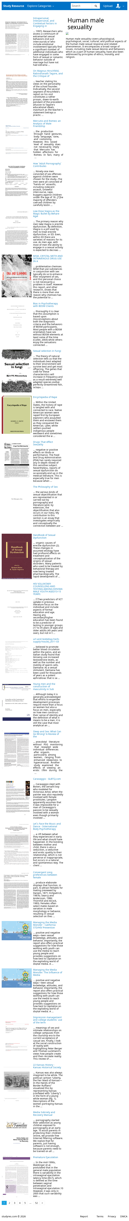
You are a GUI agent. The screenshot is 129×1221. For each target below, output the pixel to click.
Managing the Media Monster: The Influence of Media (47, 972)
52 (36, 1202)
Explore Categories (39, 6)
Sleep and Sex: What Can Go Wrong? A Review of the (47, 734)
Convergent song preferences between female (45, 875)
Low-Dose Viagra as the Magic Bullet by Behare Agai (46, 213)
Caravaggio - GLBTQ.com (47, 778)
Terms (100, 1216)
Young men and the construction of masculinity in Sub (44, 686)
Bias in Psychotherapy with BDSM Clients (45, 305)
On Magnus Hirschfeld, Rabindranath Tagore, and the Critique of (48, 73)
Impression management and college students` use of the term (47, 1020)
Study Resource (13, 6)
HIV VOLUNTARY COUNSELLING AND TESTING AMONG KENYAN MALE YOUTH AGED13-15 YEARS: (47, 589)
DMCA (123, 1216)
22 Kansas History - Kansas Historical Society (47, 1066)
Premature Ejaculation (45, 1157)
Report (84, 1216)
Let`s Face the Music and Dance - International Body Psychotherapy (47, 826)
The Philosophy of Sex (45, 486)
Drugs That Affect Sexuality (43, 443)
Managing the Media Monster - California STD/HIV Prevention (45, 925)
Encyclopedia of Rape (45, 397)
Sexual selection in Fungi (47, 350)
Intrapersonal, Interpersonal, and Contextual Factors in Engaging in (45, 22)
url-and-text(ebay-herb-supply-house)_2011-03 (46, 640)
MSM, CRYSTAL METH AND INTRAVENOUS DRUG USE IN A (48, 258)
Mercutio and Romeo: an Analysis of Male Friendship (47, 123)
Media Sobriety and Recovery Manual (44, 1113)
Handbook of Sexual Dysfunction (44, 536)
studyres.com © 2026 (14, 1216)
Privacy (112, 1216)
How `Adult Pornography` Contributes (47, 165)
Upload (108, 6)
